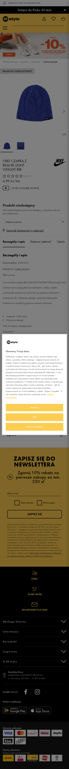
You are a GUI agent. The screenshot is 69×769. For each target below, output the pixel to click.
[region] (34, 384)
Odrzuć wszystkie (34, 426)
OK (34, 417)
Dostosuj (35, 407)
